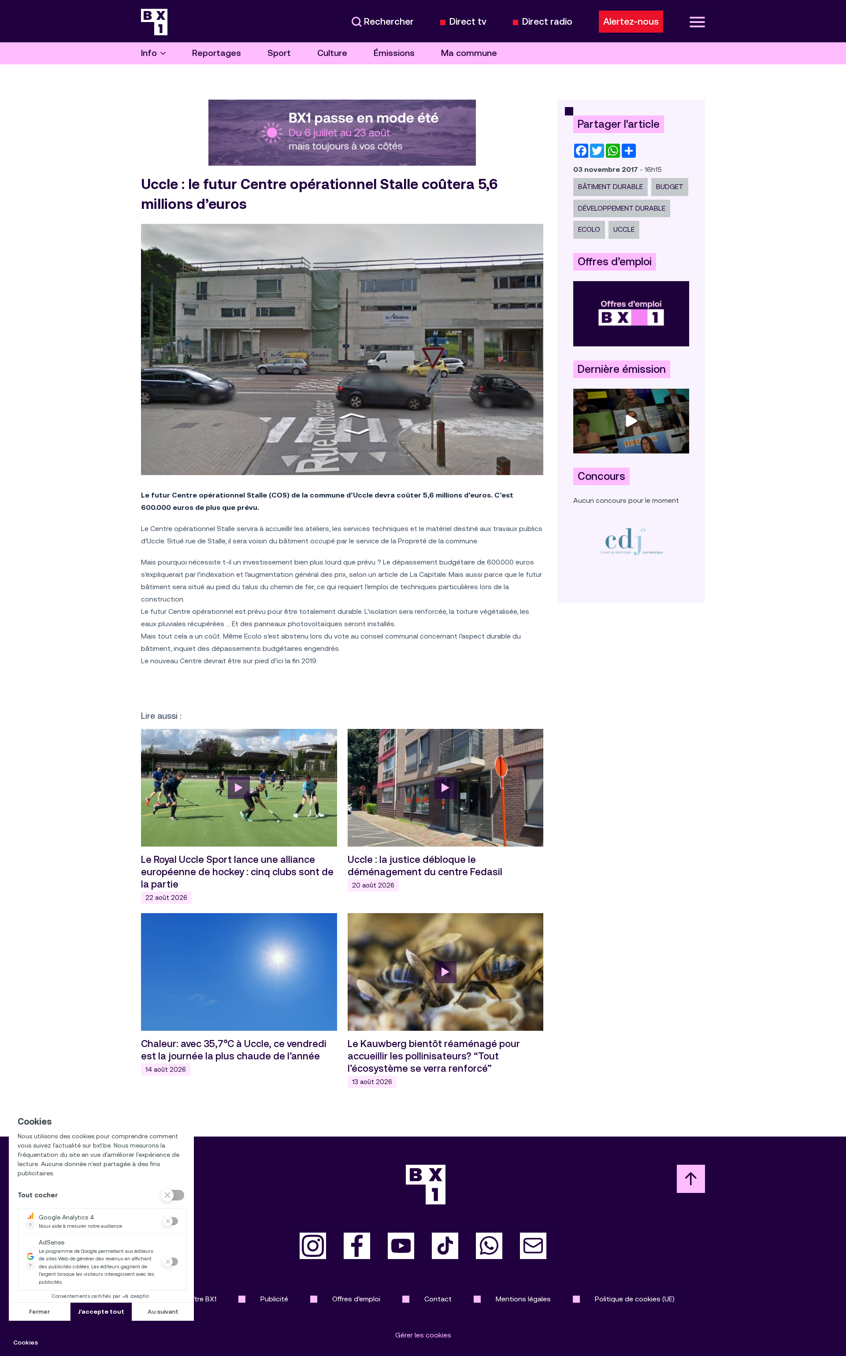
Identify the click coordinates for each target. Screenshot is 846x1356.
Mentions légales (523, 1299)
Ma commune (469, 53)
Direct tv (467, 21)
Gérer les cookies (423, 1335)
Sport (279, 53)
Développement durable (621, 208)
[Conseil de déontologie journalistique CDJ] (631, 541)
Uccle (623, 229)
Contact (438, 1299)
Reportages (216, 53)
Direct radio (547, 21)
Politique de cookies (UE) (635, 1299)
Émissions (394, 53)
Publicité (274, 1299)
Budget (669, 187)
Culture (332, 53)
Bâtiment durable (610, 187)
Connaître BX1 (194, 1299)
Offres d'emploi (356, 1299)
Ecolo (589, 229)
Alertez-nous (631, 21)
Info (149, 53)
